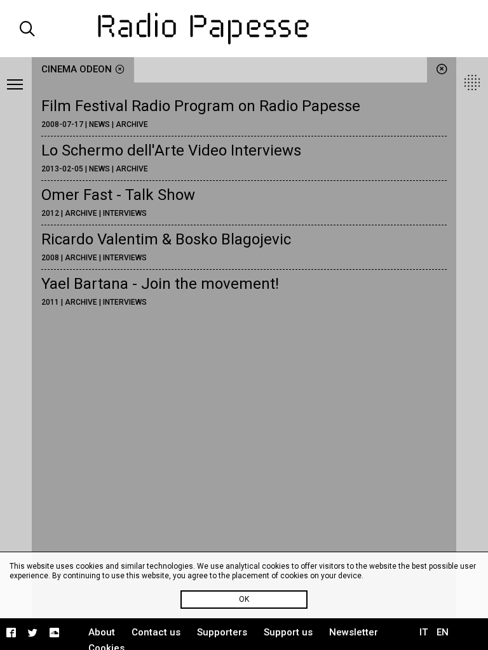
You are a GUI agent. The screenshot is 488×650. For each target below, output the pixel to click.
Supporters (222, 632)
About (101, 632)
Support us (288, 632)
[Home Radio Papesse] (244, 28)
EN (443, 632)
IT (423, 632)
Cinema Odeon (76, 69)
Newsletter (353, 632)
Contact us (156, 632)
